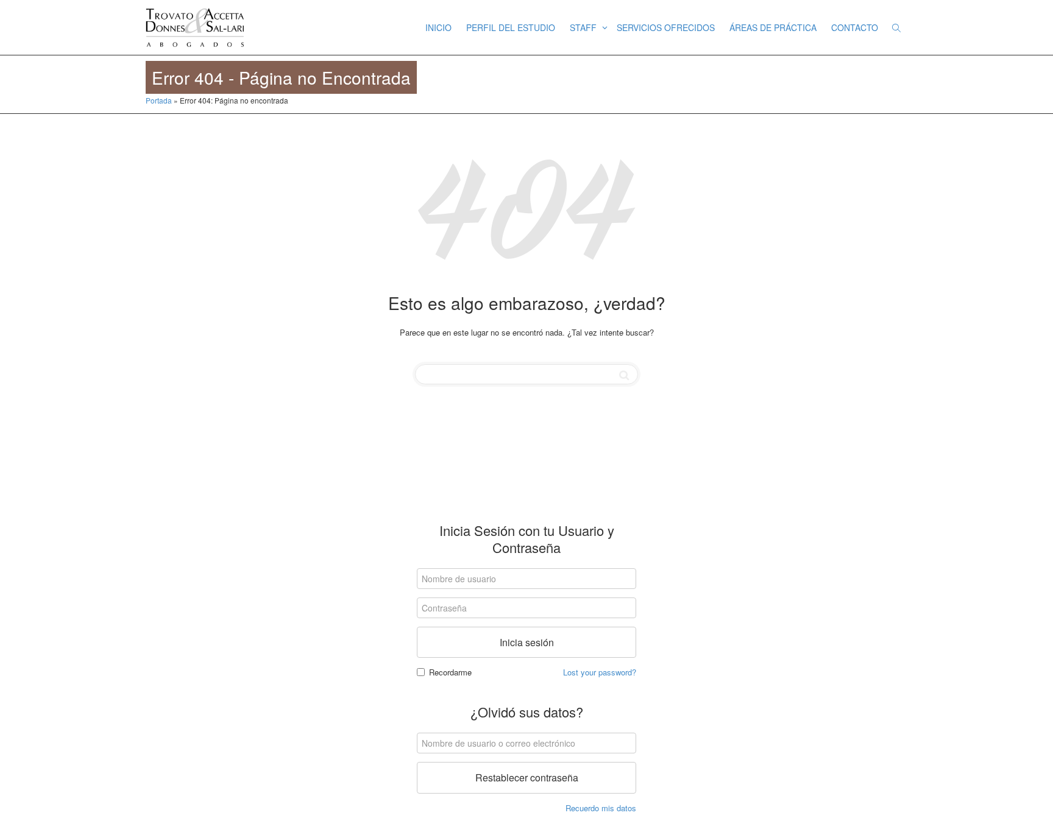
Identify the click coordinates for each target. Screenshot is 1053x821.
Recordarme (450, 672)
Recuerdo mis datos (601, 808)
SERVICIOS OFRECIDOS (666, 27)
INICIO (438, 27)
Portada (159, 100)
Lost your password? (599, 672)
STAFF (584, 27)
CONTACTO (854, 27)
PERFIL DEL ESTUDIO (510, 27)
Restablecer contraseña (526, 777)
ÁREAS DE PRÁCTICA (773, 27)
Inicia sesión (527, 642)
